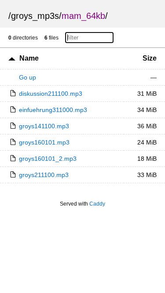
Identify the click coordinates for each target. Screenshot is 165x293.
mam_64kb (83, 16)
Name (29, 58)
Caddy (97, 204)
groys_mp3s (35, 16)
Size (150, 58)
